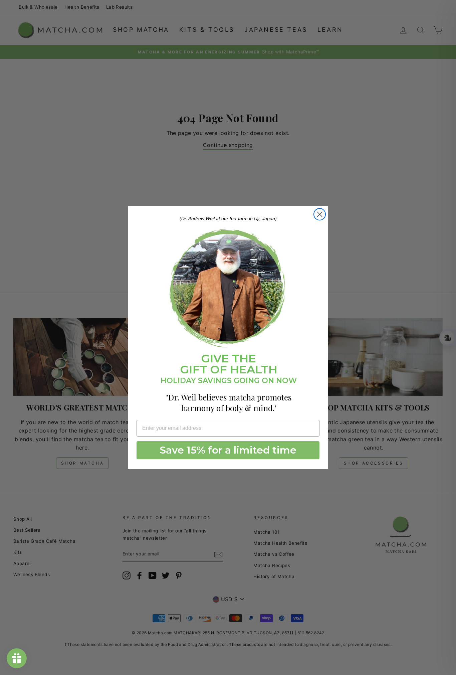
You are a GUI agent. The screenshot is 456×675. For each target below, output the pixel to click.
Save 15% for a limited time (228, 450)
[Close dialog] (319, 214)
